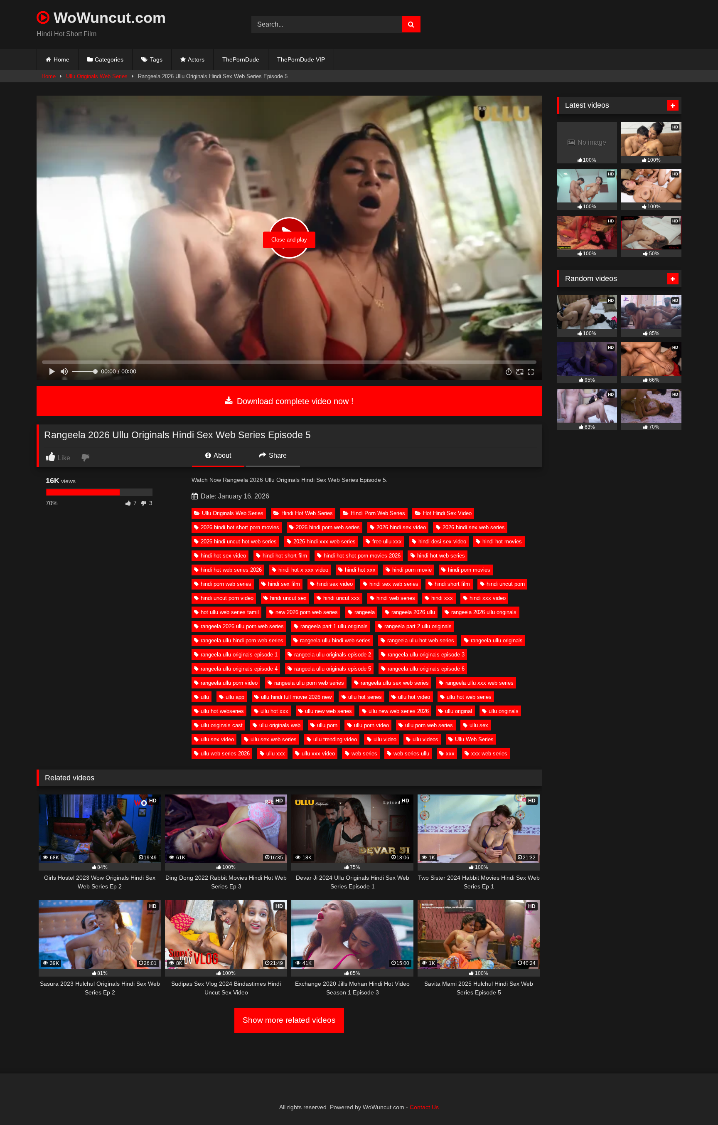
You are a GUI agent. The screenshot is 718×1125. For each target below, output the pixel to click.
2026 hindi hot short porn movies (240, 527)
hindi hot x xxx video (303, 570)
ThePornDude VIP (301, 59)
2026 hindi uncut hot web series (239, 541)
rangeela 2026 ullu (413, 612)
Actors (196, 59)
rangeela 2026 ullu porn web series (242, 626)
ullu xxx (275, 753)
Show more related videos (289, 1020)
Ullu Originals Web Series (97, 76)
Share (277, 455)
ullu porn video (371, 725)
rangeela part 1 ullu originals (334, 626)
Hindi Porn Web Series (378, 513)
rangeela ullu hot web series (420, 640)
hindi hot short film (285, 556)
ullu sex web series (274, 739)
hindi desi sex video (442, 541)
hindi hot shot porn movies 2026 (362, 556)
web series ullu (411, 753)
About (221, 455)
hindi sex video (335, 584)
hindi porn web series (226, 584)
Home (61, 59)
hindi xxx (442, 598)
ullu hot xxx (274, 711)
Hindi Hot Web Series (307, 513)
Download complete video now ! (294, 401)
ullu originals (504, 711)
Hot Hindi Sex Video (447, 513)
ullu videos (425, 739)
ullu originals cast (222, 725)
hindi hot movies (502, 541)
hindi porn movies (469, 570)
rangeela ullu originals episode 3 (426, 654)
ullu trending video (335, 739)
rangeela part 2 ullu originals (418, 626)
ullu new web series (328, 711)
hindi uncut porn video (227, 598)
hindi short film (452, 584)
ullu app (235, 697)
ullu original (458, 711)
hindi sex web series (393, 584)
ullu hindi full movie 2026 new (296, 697)
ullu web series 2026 (225, 753)
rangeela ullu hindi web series (335, 640)
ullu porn (327, 725)
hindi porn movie (412, 570)
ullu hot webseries (222, 711)
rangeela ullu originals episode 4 (239, 669)
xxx (450, 753)
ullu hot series (365, 697)
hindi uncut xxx (341, 598)
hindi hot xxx (360, 570)
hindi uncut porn (506, 584)
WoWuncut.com (107, 17)
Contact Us (424, 1107)
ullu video (385, 739)
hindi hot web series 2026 (231, 570)
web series (364, 753)
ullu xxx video (318, 753)
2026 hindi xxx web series (324, 541)
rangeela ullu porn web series (309, 683)
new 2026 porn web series (306, 612)
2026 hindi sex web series (474, 527)
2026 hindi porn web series (328, 527)
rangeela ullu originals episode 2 (332, 654)
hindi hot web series (441, 556)
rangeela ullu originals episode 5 (332, 669)
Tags (156, 59)
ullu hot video (414, 697)
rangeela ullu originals (497, 640)
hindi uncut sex (288, 598)
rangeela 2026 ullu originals (483, 612)
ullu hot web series (469, 697)
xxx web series (489, 753)
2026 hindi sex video (401, 527)
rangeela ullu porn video (229, 683)
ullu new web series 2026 (399, 711)
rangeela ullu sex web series (395, 683)
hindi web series (395, 598)
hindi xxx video (488, 598)
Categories (109, 59)
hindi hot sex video (223, 556)
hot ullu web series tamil (230, 612)
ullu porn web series (429, 725)
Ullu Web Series (474, 739)
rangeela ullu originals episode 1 (239, 654)
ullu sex (479, 725)
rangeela (364, 612)
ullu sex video (217, 739)
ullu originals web (279, 725)
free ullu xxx (387, 541)
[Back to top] (692, 1100)
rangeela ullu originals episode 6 (426, 669)
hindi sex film (284, 584)
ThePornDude (240, 59)
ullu (205, 697)
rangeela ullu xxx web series (479, 683)
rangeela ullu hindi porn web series (242, 640)
